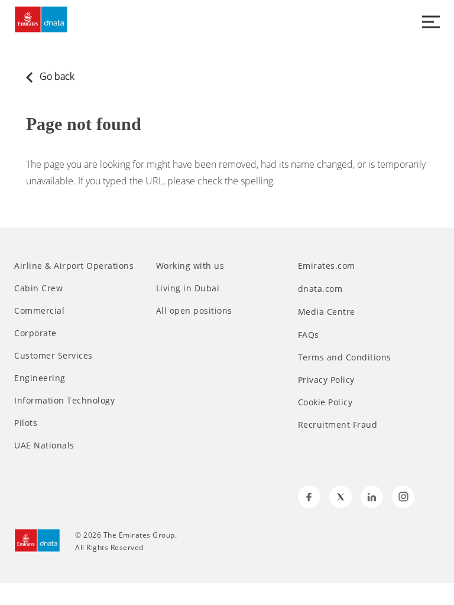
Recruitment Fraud (338, 425)
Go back (55, 76)
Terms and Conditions (344, 357)
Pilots (25, 423)
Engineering (40, 378)
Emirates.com (328, 266)
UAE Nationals (44, 445)
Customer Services (53, 356)
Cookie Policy (325, 402)
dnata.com (321, 289)
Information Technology (64, 400)
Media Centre (328, 312)
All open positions (194, 311)
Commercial (39, 311)
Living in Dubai (188, 288)
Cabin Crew (38, 288)
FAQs (308, 335)
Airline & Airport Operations (74, 266)
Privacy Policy (326, 380)
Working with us (190, 266)
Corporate (35, 333)
